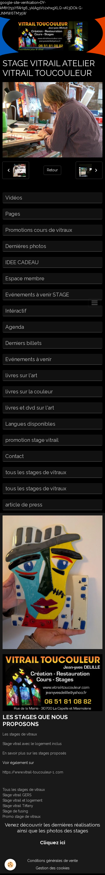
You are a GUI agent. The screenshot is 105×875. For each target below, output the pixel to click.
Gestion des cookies (53, 868)
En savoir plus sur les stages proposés (34, 753)
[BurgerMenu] (94, 303)
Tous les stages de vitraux (24, 790)
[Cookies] (10, 864)
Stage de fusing (15, 811)
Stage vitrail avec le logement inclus (32, 744)
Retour (52, 170)
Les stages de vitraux (20, 734)
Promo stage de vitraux (22, 816)
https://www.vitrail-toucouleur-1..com (33, 772)
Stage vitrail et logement (22, 800)
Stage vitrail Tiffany (18, 806)
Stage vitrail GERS (17, 795)
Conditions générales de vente (52, 861)
